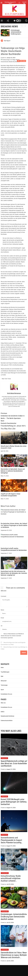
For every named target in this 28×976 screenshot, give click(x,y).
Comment (3, 596)
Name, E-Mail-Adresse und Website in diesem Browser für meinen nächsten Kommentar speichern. (12, 635)
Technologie (4, 685)
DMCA (2, 711)
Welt (2, 676)
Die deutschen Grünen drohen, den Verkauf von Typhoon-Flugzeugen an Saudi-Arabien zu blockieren (14, 525)
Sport (2, 689)
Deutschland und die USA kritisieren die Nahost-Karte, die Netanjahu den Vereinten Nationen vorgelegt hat (14, 573)
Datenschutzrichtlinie (6, 720)
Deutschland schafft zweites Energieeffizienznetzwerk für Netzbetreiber (14, 549)
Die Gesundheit (5, 873)
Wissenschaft (4, 758)
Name (2, 610)
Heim (2, 667)
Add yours (3, 590)
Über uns (3, 703)
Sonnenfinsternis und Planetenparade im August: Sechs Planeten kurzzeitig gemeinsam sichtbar (11, 841)
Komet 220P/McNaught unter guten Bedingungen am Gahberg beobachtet (13, 801)
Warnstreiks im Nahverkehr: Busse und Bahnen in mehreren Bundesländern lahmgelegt (13, 471)
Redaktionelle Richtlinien (7, 716)
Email (2, 618)
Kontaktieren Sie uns (6, 694)
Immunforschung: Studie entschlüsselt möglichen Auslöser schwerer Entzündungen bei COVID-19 (12, 879)
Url (1, 626)
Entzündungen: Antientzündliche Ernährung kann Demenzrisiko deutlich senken (17, 34)
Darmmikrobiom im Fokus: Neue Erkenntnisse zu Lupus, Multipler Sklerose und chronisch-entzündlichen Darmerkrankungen (14, 957)
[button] (25, 26)
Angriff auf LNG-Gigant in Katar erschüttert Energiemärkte (10, 495)
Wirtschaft (3, 681)
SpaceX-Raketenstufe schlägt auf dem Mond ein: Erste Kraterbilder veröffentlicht (14, 763)
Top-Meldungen (5, 672)
